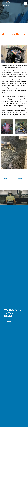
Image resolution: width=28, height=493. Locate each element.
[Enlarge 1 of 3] (11, 120)
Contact (9, 321)
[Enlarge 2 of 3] (24, 120)
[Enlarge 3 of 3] (24, 138)
